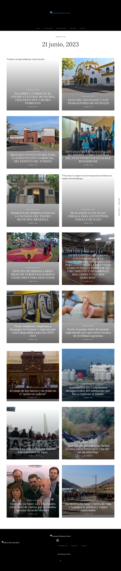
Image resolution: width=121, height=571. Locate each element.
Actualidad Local (33, 90)
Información (61, 28)
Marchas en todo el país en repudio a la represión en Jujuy (33, 450)
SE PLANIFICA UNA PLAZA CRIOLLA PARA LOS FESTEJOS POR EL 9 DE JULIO (88, 216)
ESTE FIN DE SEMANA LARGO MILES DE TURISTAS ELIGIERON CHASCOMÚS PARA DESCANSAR (33, 274)
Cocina (82, 28)
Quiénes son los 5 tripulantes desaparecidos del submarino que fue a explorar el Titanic (88, 391)
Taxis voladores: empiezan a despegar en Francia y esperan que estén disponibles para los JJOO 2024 (33, 331)
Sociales (72, 28)
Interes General (33, 322)
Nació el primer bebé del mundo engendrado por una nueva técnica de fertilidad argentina (88, 332)
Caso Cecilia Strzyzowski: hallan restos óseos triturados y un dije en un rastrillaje (88, 449)
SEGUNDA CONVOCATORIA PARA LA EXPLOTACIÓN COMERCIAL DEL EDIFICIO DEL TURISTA (32, 158)
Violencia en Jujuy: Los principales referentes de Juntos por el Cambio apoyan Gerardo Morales (33, 507)
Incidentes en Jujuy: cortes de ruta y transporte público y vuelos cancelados (88, 507)
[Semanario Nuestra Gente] (60, 13)
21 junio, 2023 (33, 107)
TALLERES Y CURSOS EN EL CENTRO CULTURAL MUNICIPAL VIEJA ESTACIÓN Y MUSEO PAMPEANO (33, 98)
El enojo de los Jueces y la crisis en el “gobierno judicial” (33, 392)
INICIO (38, 28)
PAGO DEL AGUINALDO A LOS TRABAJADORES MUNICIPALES (88, 101)
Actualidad (48, 28)
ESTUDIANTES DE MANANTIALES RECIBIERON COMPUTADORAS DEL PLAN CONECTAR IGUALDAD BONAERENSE (88, 156)
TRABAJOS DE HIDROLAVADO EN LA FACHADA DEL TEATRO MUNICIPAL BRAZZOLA (33, 216)
